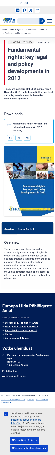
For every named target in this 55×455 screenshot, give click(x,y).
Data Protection (42, 400)
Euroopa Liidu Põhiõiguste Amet (21, 322)
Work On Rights (15, 30)
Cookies (31, 400)
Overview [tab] (9, 229)
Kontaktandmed (10, 371)
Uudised (9, 334)
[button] (17, 10)
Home (4, 30)
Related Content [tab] (26, 229)
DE (18, 137)
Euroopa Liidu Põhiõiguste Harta (21, 326)
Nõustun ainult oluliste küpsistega (29, 448)
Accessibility (6, 402)
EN (10, 137)
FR (27, 137)
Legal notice (20, 400)
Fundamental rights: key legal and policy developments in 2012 (29, 33)
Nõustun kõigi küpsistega (24, 440)
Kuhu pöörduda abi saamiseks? (21, 330)
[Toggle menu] (49, 21)
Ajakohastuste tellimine (17, 338)
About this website (8, 400)
